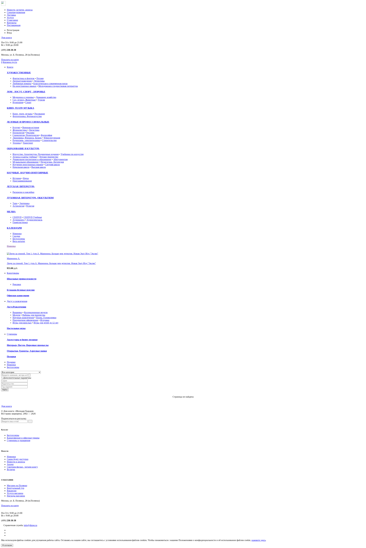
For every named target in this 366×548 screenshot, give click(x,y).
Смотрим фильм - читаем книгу (22, 467)
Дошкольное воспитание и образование (32, 159)
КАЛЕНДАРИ (14, 228)
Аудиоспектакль (34, 220)
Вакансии (11, 490)
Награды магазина (16, 496)
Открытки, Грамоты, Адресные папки (27, 351)
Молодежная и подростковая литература (58, 86)
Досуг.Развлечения (16, 307)
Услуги (10, 17)
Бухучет (16, 127)
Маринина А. (13, 258)
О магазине (12, 20)
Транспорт (28, 143)
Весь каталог (19, 241)
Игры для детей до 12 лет (46, 323)
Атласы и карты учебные (25, 157)
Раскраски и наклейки (23, 192)
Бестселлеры (19, 238)
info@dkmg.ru (30, 525)
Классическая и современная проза (50, 83)
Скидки (16, 236)
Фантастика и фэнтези (23, 78)
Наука (26, 178)
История (17, 178)
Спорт (28, 102)
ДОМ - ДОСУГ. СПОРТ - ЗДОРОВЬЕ (26, 91)
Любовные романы (22, 83)
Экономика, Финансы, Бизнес (27, 138)
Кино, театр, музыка (22, 114)
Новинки (17, 233)
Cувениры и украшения (18, 440)
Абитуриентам (60, 159)
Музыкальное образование (26, 162)
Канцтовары (13, 273)
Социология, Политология (26, 135)
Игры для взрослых (22, 323)
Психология (18, 132)
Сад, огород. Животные (24, 100)
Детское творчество (48, 157)
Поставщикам (13, 25)
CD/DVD (17, 217)
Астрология (18, 206)
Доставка (11, 15)
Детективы (39, 81)
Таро (15, 203)
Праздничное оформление (25, 320)
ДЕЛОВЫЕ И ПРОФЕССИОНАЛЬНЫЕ (28, 122)
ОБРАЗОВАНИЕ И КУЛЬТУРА (23, 148)
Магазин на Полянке (17, 485)
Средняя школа (52, 164)
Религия (30, 206)
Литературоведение (22, 81)
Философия (46, 135)
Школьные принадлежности (21, 279)
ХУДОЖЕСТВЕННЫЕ (19, 72)
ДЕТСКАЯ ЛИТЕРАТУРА (20, 186)
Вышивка (17, 312)
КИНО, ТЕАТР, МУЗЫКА (20, 108)
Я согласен (7, 545)
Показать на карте (10, 59)
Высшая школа (38, 167)
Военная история (30, 127)
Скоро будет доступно (17, 459)
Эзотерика (24, 203)
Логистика (34, 130)
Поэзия (39, 78)
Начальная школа (21, 167)
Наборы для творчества (33, 315)
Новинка (11, 246)
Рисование (39, 114)
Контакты (11, 22)
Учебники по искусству (72, 154)
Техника (17, 143)
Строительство (49, 140)
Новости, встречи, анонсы (20, 10)
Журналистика (20, 130)
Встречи (11, 469)
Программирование (22, 181)
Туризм (41, 100)
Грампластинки (20, 222)
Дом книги (6, 37)
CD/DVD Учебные (33, 217)
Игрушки (44, 320)
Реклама (30, 132)
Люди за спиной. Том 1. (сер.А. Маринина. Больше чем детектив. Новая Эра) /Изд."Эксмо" (51, 263)
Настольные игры (16, 328)
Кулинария (18, 102)
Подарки (11, 356)
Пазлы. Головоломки (46, 317)
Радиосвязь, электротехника (26, 140)
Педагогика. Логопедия (52, 162)
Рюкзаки (17, 284)
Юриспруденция (52, 138)
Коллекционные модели (36, 312)
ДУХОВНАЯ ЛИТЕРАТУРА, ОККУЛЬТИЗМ (30, 198)
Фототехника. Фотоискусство (27, 116)
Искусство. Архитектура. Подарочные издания (36, 154)
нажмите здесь (258, 540)
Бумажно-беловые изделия (21, 290)
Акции (10, 464)
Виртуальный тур (15, 488)
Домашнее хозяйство (46, 97)
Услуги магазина (15, 493)
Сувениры (12, 334)
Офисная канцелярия (18, 295)
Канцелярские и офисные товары (23, 438)
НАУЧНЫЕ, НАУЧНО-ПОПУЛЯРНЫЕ (27, 173)
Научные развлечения (23, 317)
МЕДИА (11, 211)
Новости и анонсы (16, 462)
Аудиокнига (18, 220)
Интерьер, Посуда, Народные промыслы (28, 345)
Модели (16, 315)
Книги (10, 67)
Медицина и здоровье (23, 97)
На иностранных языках (24, 86)
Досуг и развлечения (17, 301)
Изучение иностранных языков (28, 164)
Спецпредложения (16, 12)
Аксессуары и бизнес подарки (22, 339)
